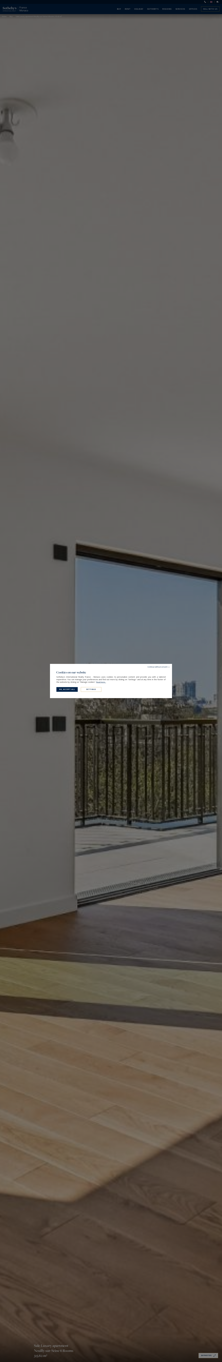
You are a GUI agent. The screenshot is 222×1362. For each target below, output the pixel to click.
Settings (91, 689)
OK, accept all (67, 689)
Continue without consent (157, 667)
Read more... (101, 682)
